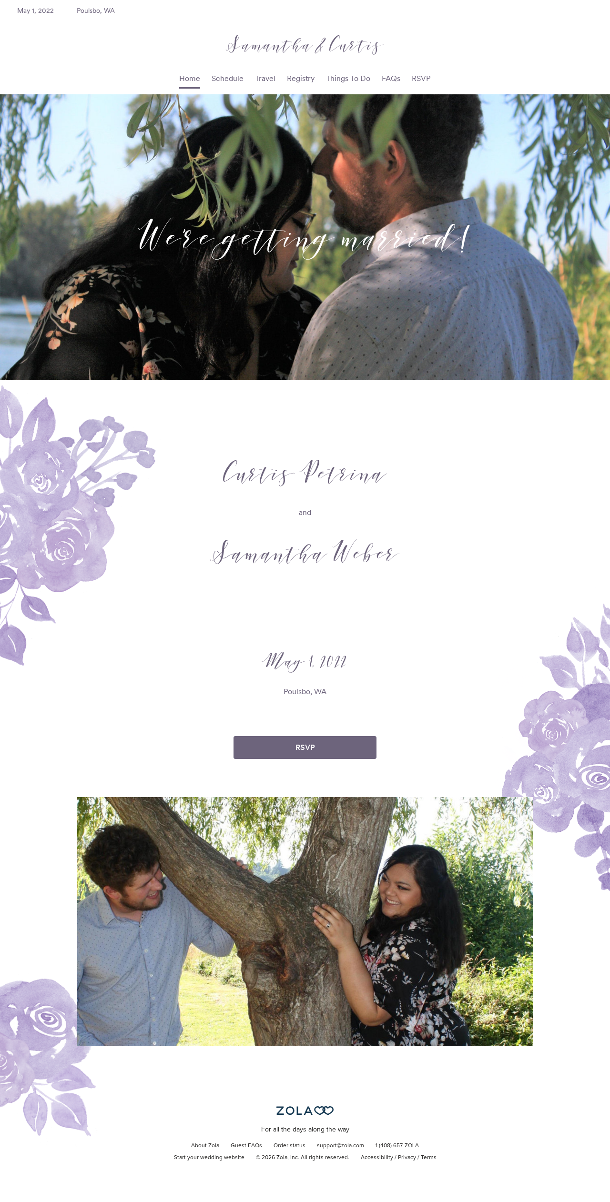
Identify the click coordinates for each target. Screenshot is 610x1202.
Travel (265, 78)
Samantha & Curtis (305, 44)
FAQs (391, 78)
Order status (289, 1146)
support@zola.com (340, 1146)
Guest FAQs (246, 1146)
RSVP (421, 78)
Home (189, 78)
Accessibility (377, 1158)
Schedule (228, 78)
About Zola (205, 1146)
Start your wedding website (209, 1158)
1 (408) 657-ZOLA (397, 1146)
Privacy (407, 1158)
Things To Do (348, 78)
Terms (429, 1158)
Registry (301, 78)
